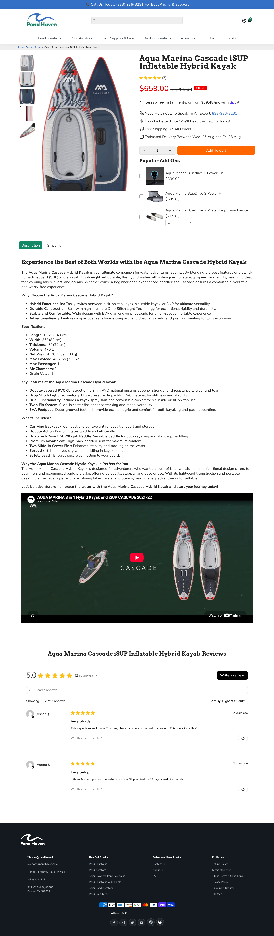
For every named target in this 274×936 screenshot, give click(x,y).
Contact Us (159, 864)
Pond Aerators (81, 38)
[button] (96, 675)
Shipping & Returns (223, 888)
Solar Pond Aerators (101, 888)
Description (30, 245)
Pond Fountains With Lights (105, 882)
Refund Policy (220, 864)
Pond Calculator (98, 894)
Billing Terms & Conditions (227, 876)
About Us (188, 38)
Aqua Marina (34, 47)
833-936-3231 (224, 113)
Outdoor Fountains (157, 38)
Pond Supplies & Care (118, 38)
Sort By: (215, 701)
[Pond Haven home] (33, 839)
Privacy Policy (220, 882)
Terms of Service (221, 870)
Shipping (54, 245)
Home (21, 47)
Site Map (217, 894)
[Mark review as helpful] (243, 738)
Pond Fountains (49, 38)
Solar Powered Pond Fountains (107, 876)
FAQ (155, 876)
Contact (210, 38)
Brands (230, 38)
